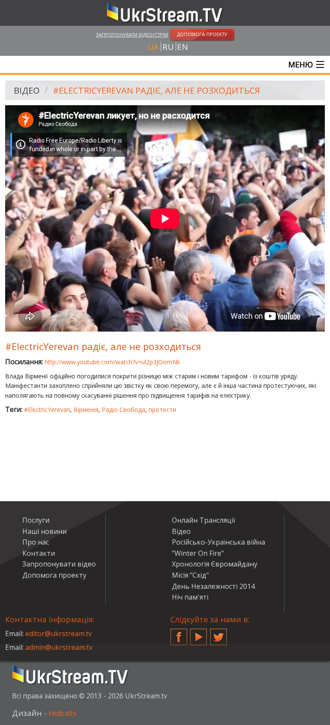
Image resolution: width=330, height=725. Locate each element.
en (182, 46)
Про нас (35, 542)
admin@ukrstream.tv (58, 647)
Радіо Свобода (123, 409)
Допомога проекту (54, 575)
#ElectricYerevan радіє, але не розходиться (156, 90)
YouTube (198, 633)
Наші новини (44, 531)
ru (168, 46)
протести (162, 409)
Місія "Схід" (190, 575)
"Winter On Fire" (198, 553)
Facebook (178, 633)
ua (153, 46)
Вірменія (85, 409)
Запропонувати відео (59, 564)
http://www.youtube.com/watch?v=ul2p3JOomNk (112, 362)
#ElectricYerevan (47, 409)
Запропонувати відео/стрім (132, 34)
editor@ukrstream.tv (58, 633)
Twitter (218, 633)
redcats (62, 713)
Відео (27, 90)
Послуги (35, 520)
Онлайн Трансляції (203, 520)
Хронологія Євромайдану (214, 564)
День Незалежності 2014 (213, 586)
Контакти (38, 553)
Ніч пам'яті (190, 597)
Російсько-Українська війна (218, 542)
